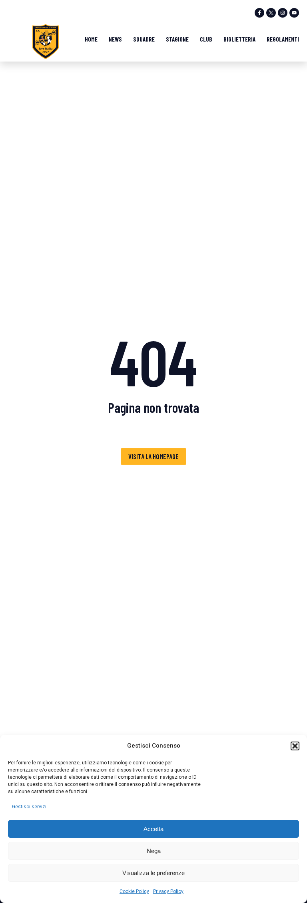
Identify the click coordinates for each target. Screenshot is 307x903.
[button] (295, 746)
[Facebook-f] (259, 13)
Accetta (153, 828)
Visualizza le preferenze (153, 872)
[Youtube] (294, 13)
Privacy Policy (168, 891)
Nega (154, 850)
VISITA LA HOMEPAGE (153, 456)
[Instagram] (282, 13)
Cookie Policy (134, 891)
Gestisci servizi (29, 807)
